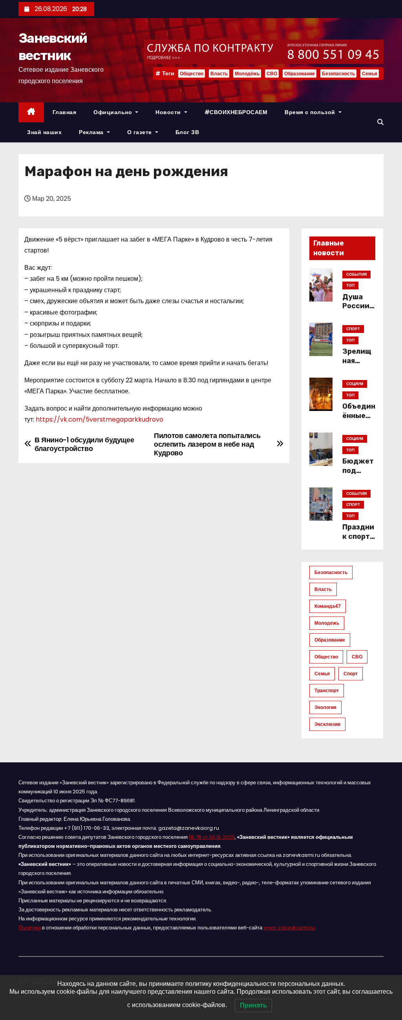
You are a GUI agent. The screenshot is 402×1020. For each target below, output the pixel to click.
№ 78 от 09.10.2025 (212, 837)
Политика (29, 927)
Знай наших (44, 132)
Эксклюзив (327, 724)
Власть (219, 73)
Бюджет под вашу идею (358, 475)
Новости (169, 112)
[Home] (31, 112)
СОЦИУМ (354, 384)
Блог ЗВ (187, 132)
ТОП (350, 285)
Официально (113, 112)
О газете (140, 132)
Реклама (92, 132)
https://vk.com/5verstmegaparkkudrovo (99, 419)
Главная (65, 112)
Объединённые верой (358, 415)
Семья (369, 73)
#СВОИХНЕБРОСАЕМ (236, 112)
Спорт (351, 673)
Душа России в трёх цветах (358, 311)
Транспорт (326, 690)
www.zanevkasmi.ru (289, 927)
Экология (325, 707)
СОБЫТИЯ (356, 274)
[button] (380, 122)
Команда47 (327, 606)
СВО (272, 73)
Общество (191, 73)
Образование (299, 73)
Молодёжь (247, 73)
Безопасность (338, 73)
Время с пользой (311, 112)
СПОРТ (353, 329)
